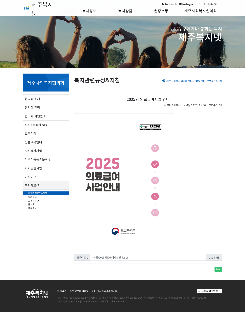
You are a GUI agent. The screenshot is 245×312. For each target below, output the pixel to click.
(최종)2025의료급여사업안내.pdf (110, 257)
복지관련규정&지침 (37, 193)
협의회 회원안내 (35, 116)
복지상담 (125, 11)
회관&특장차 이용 (36, 125)
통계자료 (32, 197)
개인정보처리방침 (79, 291)
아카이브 (30, 176)
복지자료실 (32, 185)
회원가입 (212, 4)
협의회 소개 (32, 99)
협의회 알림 (32, 107)
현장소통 (161, 11)
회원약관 (61, 291)
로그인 (201, 4)
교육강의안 (33, 200)
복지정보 (89, 11)
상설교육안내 (33, 142)
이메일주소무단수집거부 (104, 291)
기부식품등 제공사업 (38, 159)
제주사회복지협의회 (200, 11)
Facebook (170, 4)
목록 (218, 269)
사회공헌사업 (33, 168)
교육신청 (30, 133)
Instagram (188, 4)
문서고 (31, 204)
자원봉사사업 (33, 150)
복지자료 (32, 208)
